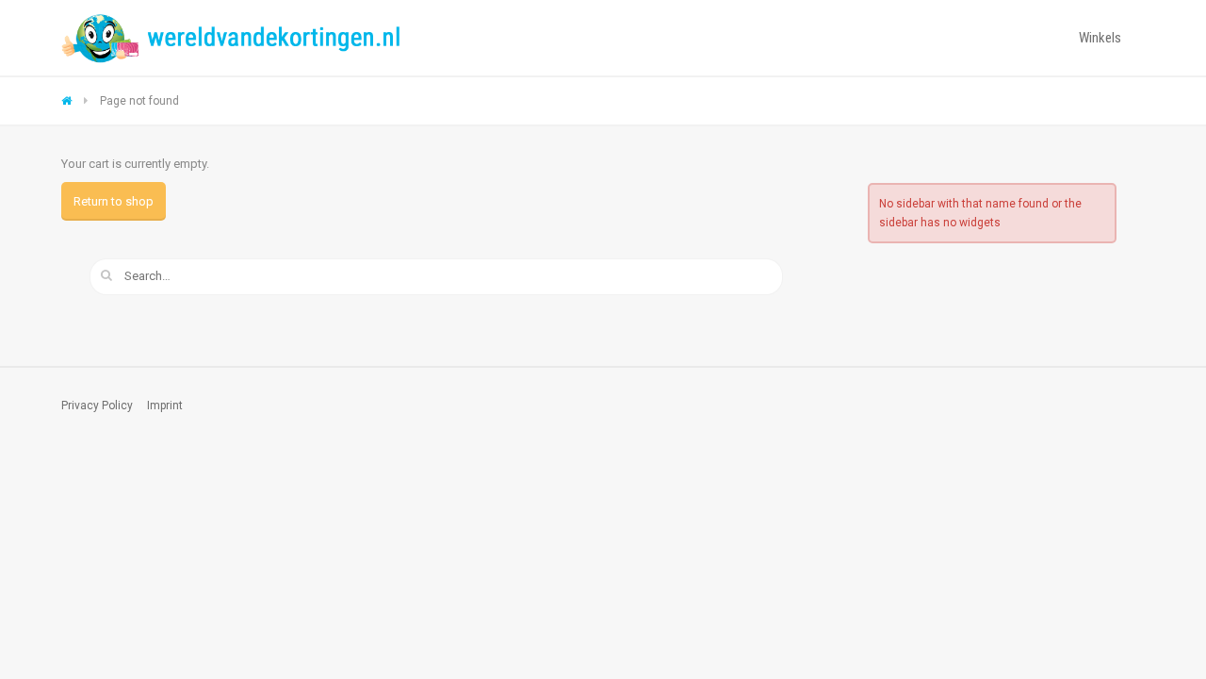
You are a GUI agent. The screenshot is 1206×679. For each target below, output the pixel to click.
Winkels (1100, 37)
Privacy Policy (97, 405)
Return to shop (113, 201)
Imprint (165, 405)
